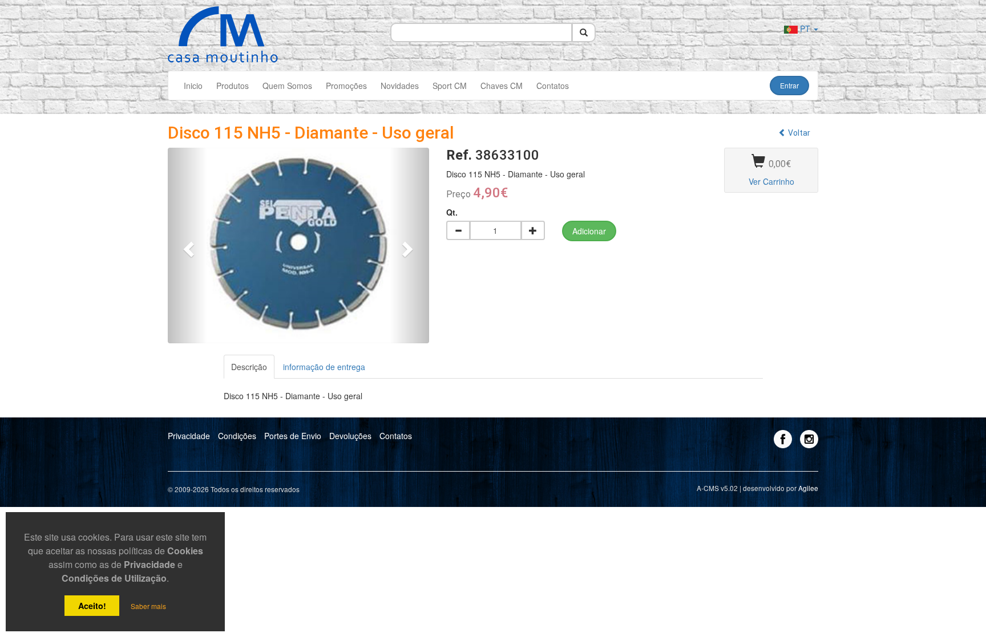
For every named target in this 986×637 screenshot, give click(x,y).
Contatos (552, 85)
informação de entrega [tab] (324, 366)
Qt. (452, 212)
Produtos (232, 85)
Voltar (798, 132)
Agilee (808, 488)
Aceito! (92, 605)
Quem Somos (287, 85)
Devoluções (350, 435)
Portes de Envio (292, 435)
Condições (237, 435)
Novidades (400, 85)
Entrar (789, 85)
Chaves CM (501, 85)
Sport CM (450, 85)
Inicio (193, 85)
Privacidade (189, 435)
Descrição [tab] (249, 366)
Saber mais (148, 606)
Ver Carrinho (771, 181)
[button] (187, 245)
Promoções (346, 85)
